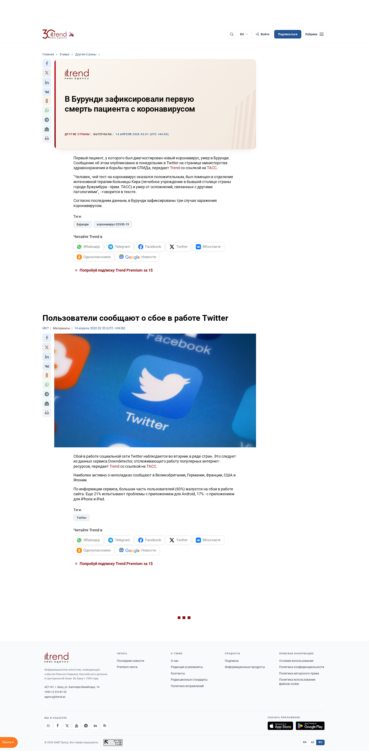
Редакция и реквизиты (187, 667)
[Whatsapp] (48, 726)
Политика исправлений (187, 686)
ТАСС (212, 168)
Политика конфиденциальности (301, 667)
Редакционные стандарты (189, 679)
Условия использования (296, 660)
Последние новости (130, 660)
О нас (175, 660)
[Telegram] (86, 726)
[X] (67, 726)
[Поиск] (231, 34)
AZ (312, 742)
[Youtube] (76, 726)
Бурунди (83, 224)
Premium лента (127, 667)
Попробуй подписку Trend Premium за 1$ (116, 270)
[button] (47, 63)
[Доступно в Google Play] (310, 725)
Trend (175, 168)
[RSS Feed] (104, 726)
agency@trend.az (54, 696)
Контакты (178, 673)
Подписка (232, 660)
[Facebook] (58, 726)
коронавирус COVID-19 (113, 224)
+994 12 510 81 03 (55, 691)
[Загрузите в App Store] (280, 725)
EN (304, 742)
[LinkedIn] (95, 726)
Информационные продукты (245, 667)
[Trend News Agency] (56, 657)
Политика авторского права (299, 673)
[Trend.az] (58, 34)
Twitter (81, 517)
